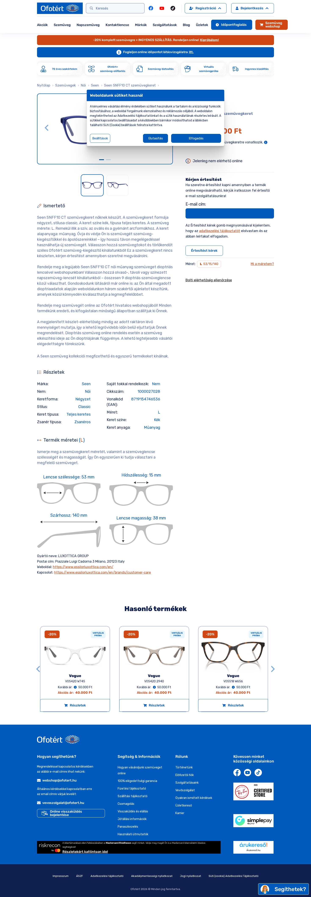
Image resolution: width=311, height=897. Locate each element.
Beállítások (100, 138)
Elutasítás (155, 138)
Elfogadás (196, 138)
